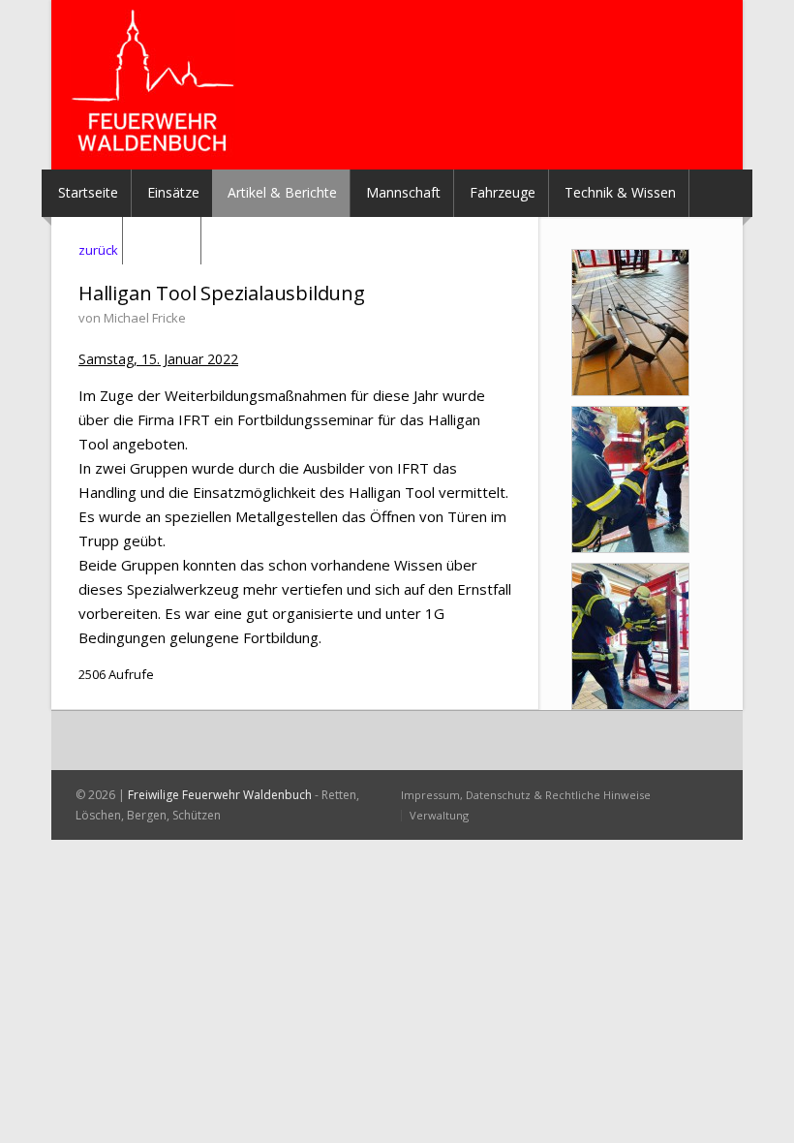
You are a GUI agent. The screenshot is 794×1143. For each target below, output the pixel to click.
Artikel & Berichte (282, 192)
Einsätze (173, 192)
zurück (98, 250)
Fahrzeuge (502, 192)
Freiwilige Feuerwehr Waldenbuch (220, 795)
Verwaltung (439, 815)
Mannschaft (403, 192)
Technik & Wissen (620, 192)
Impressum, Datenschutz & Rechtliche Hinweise (526, 795)
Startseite (88, 192)
